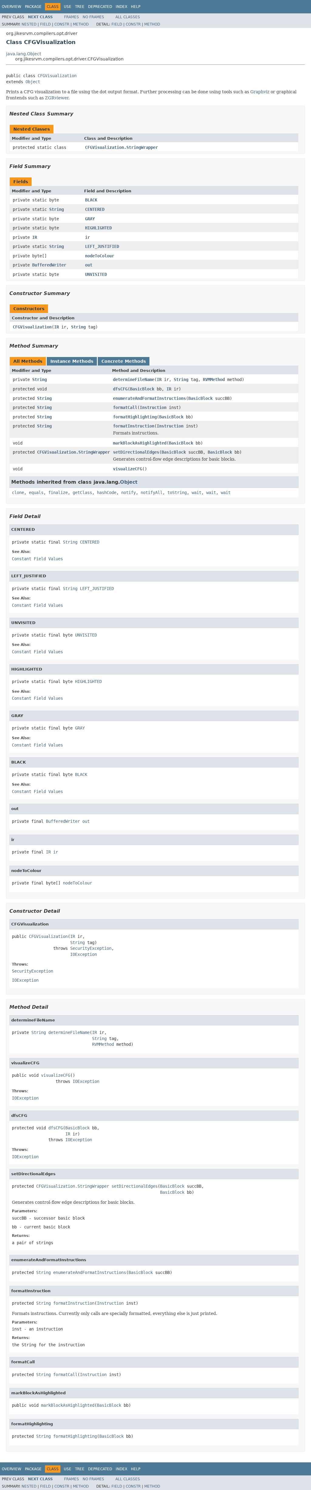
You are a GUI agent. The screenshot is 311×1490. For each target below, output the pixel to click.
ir (87, 237)
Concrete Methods (123, 361)
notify (128, 492)
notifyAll (151, 492)
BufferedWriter (49, 265)
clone (18, 492)
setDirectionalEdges (136, 452)
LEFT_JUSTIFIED (102, 246)
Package (33, 7)
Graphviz (259, 91)
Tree (79, 7)
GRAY (90, 218)
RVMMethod (214, 379)
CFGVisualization (57, 75)
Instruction (153, 407)
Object (33, 81)
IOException (83, 954)
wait (196, 492)
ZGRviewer (56, 97)
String (56, 209)
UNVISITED (96, 274)
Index (121, 7)
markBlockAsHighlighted (139, 443)
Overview (11, 7)
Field (45, 24)
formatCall (125, 407)
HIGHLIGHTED (98, 227)
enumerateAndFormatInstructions (149, 398)
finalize (58, 492)
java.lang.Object (23, 53)
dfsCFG (120, 388)
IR (34, 237)
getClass (82, 492)
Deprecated (100, 7)
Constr (61, 24)
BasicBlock (142, 388)
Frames (71, 17)
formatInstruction (133, 426)
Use (67, 7)
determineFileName (133, 379)
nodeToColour (99, 255)
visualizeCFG (127, 468)
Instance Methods (71, 361)
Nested (29, 24)
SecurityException (90, 948)
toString (177, 492)
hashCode (106, 492)
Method (81, 24)
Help (135, 7)
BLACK (91, 199)
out (88, 265)
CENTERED (94, 209)
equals (36, 492)
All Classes (127, 17)
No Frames (93, 17)
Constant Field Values (37, 558)
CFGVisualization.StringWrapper (121, 147)
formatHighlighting (135, 416)
